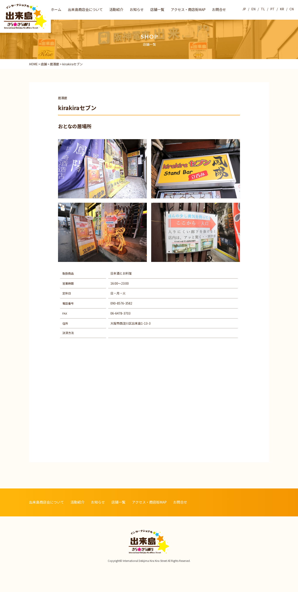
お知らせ (137, 9)
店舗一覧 (157, 9)
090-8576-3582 (121, 303)
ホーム (56, 9)
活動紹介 (116, 9)
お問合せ (219, 9)
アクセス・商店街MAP (188, 9)
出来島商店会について (85, 9)
